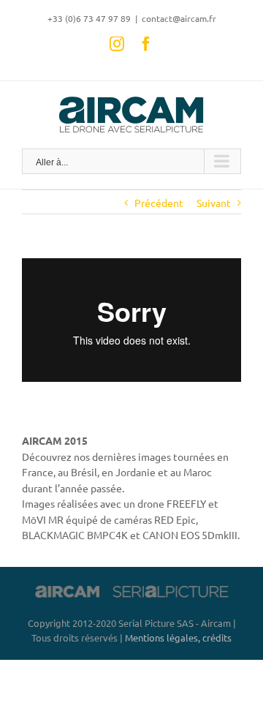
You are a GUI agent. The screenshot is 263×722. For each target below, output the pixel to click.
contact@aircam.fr (179, 18)
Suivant (214, 202)
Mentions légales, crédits (178, 637)
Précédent (158, 202)
